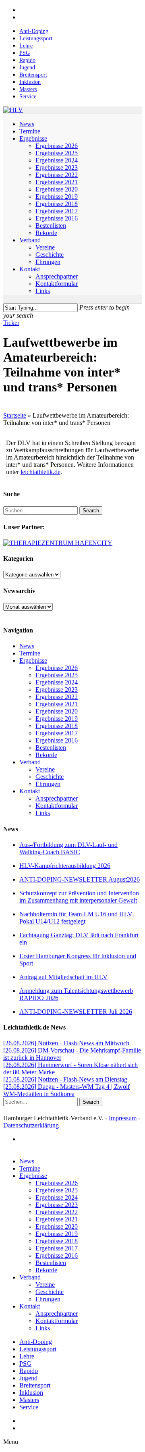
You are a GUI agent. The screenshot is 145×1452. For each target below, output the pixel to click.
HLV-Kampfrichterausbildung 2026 (64, 865)
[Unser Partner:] (57, 542)
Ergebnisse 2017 (56, 733)
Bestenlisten (50, 747)
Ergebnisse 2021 (56, 704)
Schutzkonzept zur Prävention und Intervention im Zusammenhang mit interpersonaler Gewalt (79, 897)
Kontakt (29, 791)
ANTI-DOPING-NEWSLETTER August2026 (79, 879)
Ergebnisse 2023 (56, 689)
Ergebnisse (33, 660)
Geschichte (49, 776)
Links (42, 812)
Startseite (14, 415)
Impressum (123, 1118)
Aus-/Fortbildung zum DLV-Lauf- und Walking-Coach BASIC (68, 848)
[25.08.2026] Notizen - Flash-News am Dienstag (65, 1079)
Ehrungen (47, 783)
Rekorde (46, 754)
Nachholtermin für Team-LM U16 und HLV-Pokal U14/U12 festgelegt (76, 918)
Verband (30, 762)
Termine (29, 653)
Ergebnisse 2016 (56, 740)
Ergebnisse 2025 (56, 675)
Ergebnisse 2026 (56, 667)
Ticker (11, 322)
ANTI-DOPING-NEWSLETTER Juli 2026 (75, 1011)
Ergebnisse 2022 (56, 696)
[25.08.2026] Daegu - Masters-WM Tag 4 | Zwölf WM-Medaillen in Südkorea (66, 1090)
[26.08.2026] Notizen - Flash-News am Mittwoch (66, 1043)
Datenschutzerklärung (31, 1125)
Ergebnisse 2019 (56, 718)
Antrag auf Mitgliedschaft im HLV (63, 977)
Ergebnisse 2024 (56, 682)
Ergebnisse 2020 (56, 711)
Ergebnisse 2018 (56, 725)
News (26, 646)
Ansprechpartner (56, 798)
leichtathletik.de (40, 471)
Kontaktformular (56, 805)
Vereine (45, 769)
